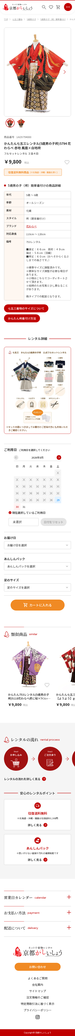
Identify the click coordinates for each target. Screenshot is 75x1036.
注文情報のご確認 (37, 997)
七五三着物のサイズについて (26, 308)
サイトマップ (37, 991)
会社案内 (37, 984)
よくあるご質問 (37, 978)
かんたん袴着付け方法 (22, 318)
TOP (6, 19)
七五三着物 (17, 19)
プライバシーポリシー (38, 1010)
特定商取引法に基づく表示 (37, 1003)
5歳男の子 (31, 19)
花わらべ (31, 226)
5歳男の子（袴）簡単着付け (53, 19)
